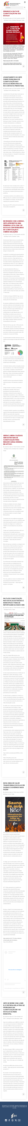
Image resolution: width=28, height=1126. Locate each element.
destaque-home (7, 20)
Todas (22, 20)
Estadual (14, 20)
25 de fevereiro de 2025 (19, 88)
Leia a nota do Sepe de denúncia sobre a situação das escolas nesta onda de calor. (12, 64)
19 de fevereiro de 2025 (19, 234)
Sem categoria (20, 448)
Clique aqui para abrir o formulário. (11, 60)
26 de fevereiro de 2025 (19, 18)
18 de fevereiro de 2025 (19, 446)
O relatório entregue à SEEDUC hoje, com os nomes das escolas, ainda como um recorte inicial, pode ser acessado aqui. (13, 297)
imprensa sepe (8, 18)
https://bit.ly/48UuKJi (8, 942)
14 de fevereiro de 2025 (19, 607)
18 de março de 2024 (18, 792)
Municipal (19, 20)
